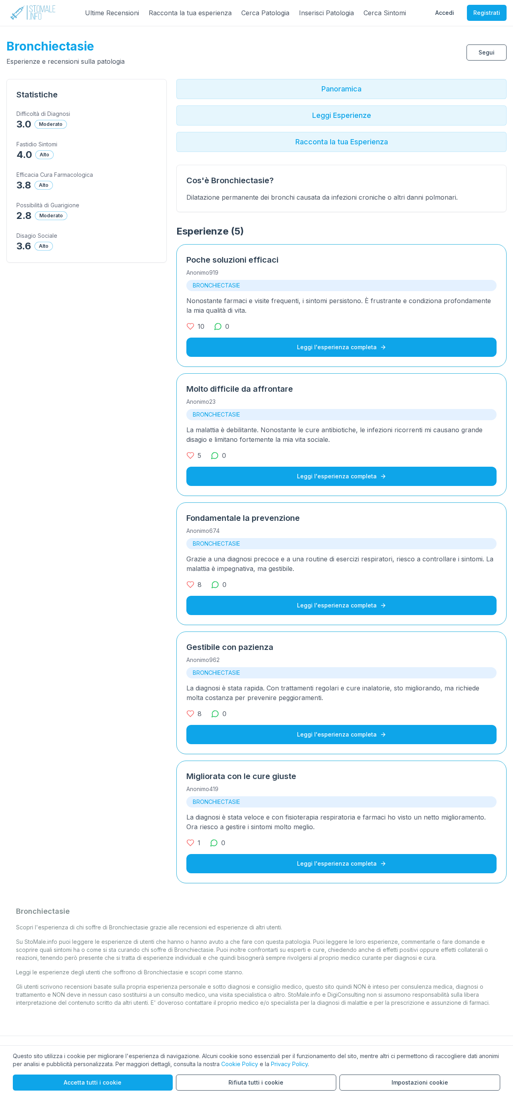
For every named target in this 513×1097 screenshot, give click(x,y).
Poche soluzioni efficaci (232, 260)
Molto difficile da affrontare (239, 389)
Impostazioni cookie (420, 1082)
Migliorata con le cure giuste (241, 776)
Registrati (486, 12)
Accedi (444, 12)
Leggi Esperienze (341, 115)
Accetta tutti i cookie (92, 1082)
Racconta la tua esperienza (190, 13)
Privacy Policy (289, 1064)
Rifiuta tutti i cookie (255, 1082)
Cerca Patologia (265, 13)
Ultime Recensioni (112, 13)
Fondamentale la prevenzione (243, 518)
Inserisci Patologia (326, 13)
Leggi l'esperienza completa (337, 347)
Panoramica (341, 89)
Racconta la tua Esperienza (341, 142)
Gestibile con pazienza (229, 647)
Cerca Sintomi (385, 13)
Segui (487, 52)
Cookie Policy (239, 1064)
